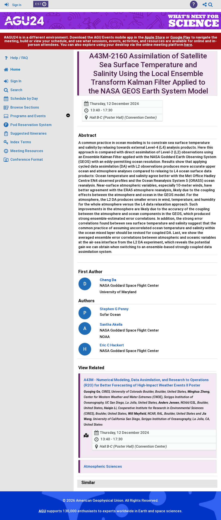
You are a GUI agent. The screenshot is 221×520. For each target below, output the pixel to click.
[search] (210, 4)
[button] (86, 435)
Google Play (180, 37)
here (188, 44)
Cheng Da (108, 280)
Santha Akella (111, 324)
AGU (42, 511)
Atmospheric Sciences (103, 466)
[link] (210, 4)
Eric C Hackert (112, 345)
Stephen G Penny (114, 309)
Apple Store (155, 37)
